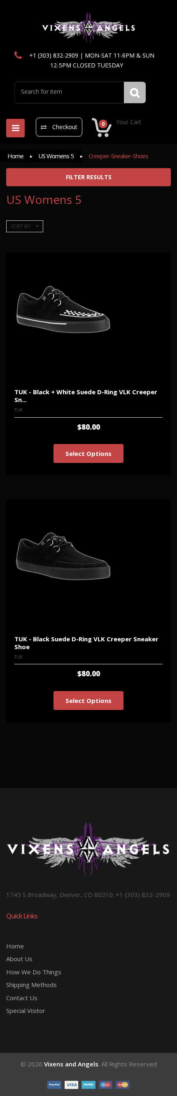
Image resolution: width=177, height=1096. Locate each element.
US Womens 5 (56, 156)
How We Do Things (33, 972)
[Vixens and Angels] (89, 27)
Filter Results (89, 177)
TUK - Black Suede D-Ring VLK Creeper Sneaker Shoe (86, 643)
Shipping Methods (31, 984)
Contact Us (21, 998)
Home (15, 156)
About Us (19, 959)
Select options (88, 453)
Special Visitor (25, 1010)
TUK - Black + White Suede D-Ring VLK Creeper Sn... (85, 396)
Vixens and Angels (71, 1064)
